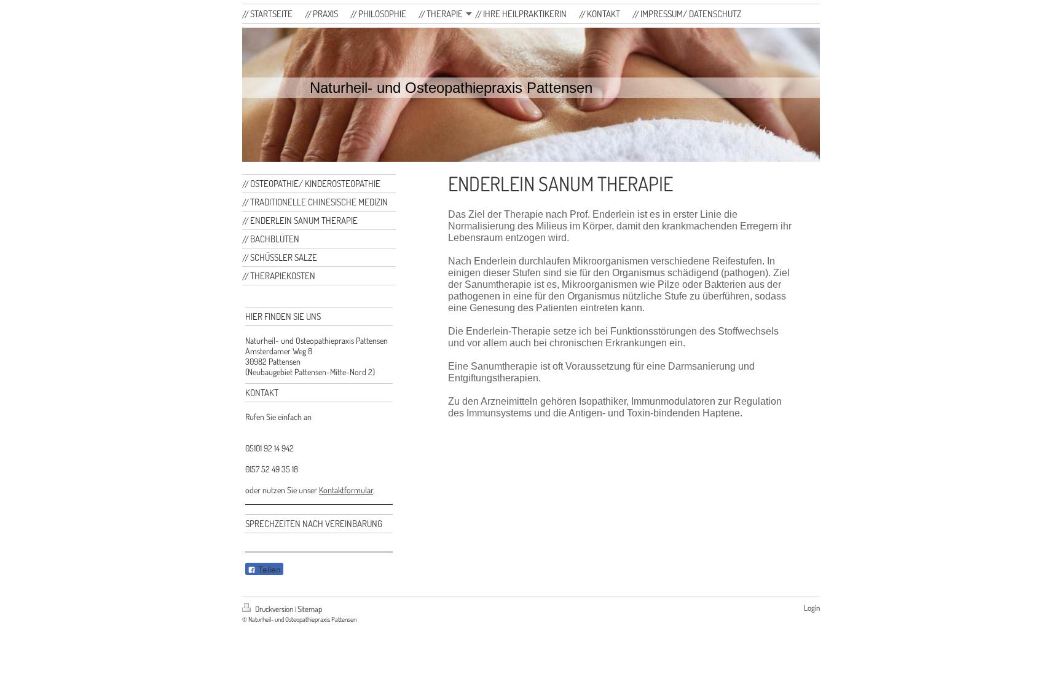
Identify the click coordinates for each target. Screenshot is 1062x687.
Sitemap (309, 609)
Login (812, 608)
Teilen (268, 569)
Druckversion (274, 609)
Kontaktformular (346, 490)
